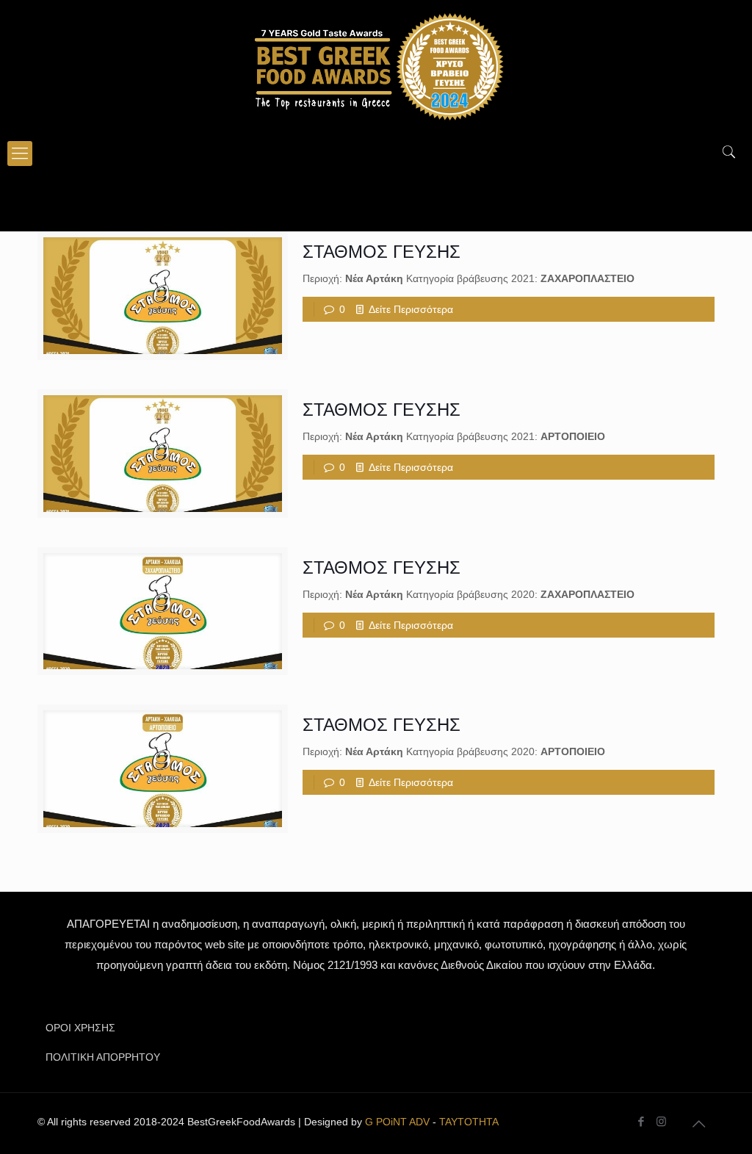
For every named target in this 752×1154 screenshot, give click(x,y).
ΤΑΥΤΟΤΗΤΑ (469, 1122)
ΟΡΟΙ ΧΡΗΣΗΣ (80, 1028)
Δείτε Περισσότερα (411, 309)
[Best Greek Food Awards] (376, 66)
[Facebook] (641, 1121)
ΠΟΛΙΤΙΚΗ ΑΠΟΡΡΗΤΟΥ (103, 1057)
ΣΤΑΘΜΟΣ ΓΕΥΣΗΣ (381, 252)
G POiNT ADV (397, 1122)
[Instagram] (661, 1121)
